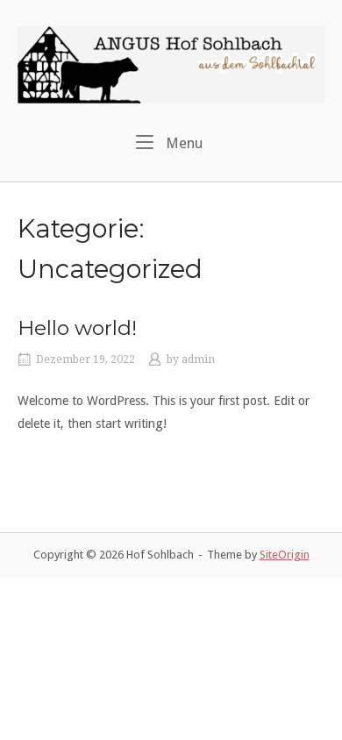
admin (198, 359)
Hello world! (77, 328)
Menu (182, 143)
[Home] (171, 64)
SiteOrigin (285, 554)
